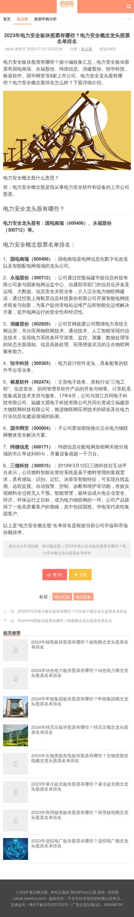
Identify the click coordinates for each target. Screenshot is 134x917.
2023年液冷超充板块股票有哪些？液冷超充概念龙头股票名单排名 (79, 786)
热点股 (22, 19)
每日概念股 (67, 12)
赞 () (57, 574)
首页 (7, 19)
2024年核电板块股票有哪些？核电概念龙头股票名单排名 (79, 644)
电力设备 (83, 596)
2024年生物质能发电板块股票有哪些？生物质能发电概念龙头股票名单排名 (79, 758)
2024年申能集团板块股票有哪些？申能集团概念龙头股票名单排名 (79, 701)
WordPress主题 (83, 892)
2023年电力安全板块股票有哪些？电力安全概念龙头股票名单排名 (67, 38)
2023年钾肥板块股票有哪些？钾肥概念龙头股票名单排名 (64, 620)
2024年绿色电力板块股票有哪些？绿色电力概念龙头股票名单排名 (79, 673)
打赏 (83, 574)
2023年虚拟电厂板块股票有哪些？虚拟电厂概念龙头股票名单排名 (79, 843)
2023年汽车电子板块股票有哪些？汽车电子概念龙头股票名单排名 (72, 611)
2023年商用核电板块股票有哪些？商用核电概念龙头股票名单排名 (79, 815)
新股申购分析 (45, 19)
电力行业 (62, 596)
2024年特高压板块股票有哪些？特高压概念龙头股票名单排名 (79, 729)
